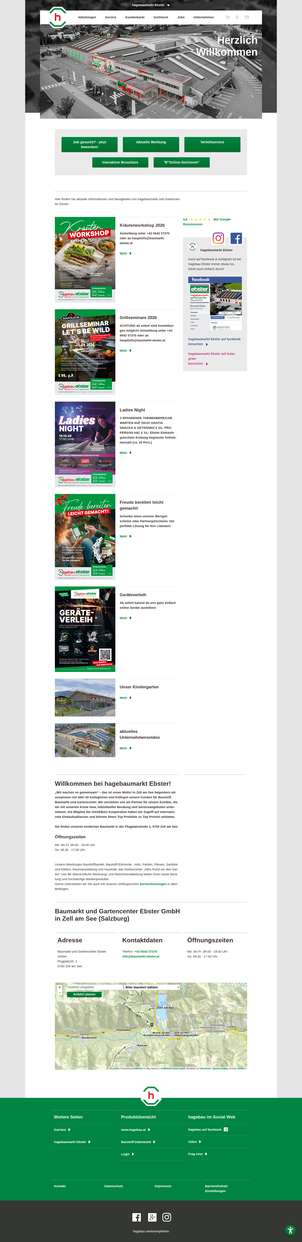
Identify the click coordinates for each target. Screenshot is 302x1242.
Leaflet (115, 1068)
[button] (152, 1025)
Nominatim (205, 1068)
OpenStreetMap (220, 1068)
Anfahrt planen (84, 994)
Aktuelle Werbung (151, 142)
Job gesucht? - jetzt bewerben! (89, 144)
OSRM (240, 1068)
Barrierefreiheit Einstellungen (216, 1188)
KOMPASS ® (138, 1068)
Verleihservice (212, 142)
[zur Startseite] (57, 17)
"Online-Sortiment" (181, 162)
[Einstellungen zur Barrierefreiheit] (290, 1230)
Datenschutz (113, 1186)
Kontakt (60, 1186)
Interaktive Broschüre (120, 162)
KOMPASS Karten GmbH (173, 1068)
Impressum (163, 1186)
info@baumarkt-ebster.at (140, 956)
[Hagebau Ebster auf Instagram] (166, 1217)
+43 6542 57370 (145, 951)
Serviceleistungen (153, 884)
